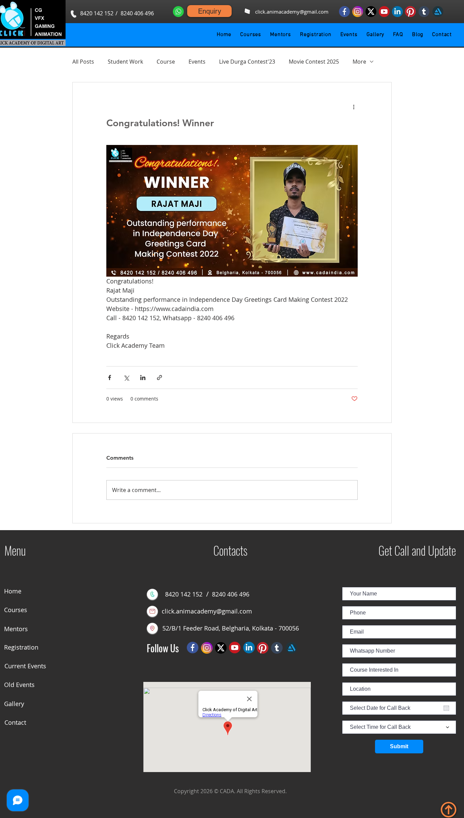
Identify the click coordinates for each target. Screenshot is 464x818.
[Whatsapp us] (178, 11)
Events (197, 61)
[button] (250, 35)
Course (166, 61)
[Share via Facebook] (109, 377)
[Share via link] (159, 377)
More (359, 61)
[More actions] (354, 107)
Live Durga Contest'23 (247, 61)
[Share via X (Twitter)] (126, 377)
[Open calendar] (446, 708)
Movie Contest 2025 (314, 61)
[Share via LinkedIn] (143, 377)
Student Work (125, 61)
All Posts (83, 61)
